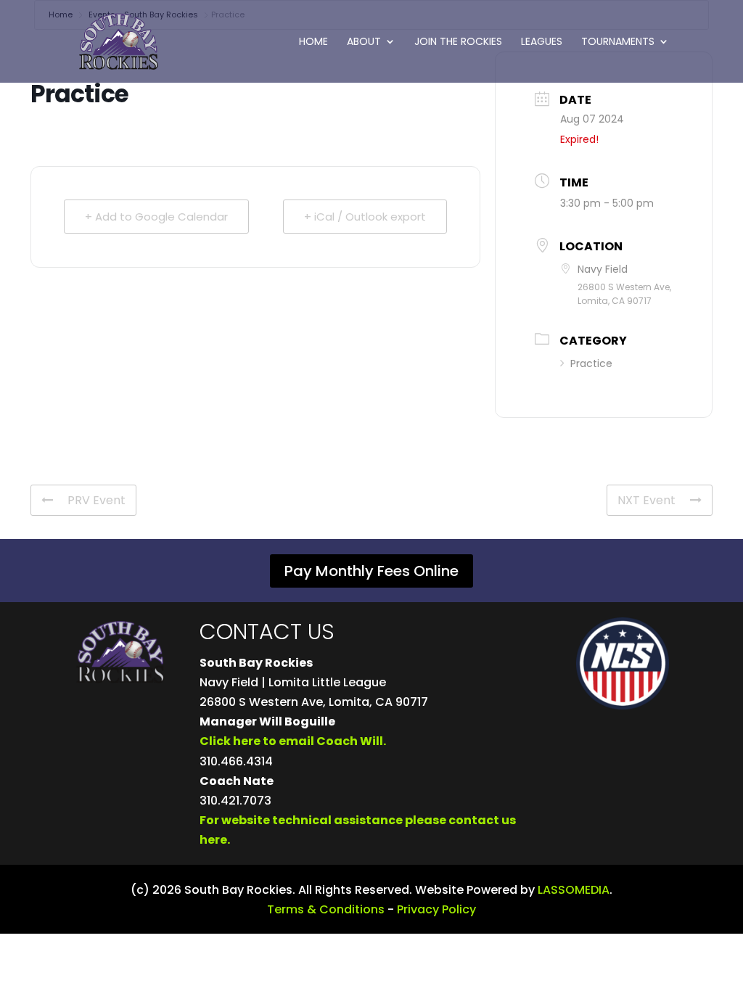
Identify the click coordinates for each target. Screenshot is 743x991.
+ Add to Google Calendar (156, 216)
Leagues (541, 42)
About (364, 42)
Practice (591, 363)
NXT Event (646, 500)
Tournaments (617, 42)
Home (313, 42)
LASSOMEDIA (573, 889)
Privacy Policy (436, 909)
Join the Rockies (458, 42)
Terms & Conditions (326, 909)
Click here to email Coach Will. (293, 741)
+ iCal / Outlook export (365, 216)
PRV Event (96, 500)
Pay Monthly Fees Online (371, 571)
